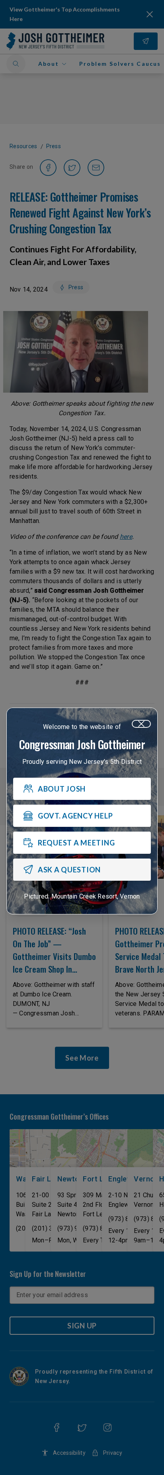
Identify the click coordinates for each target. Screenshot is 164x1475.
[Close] (141, 724)
